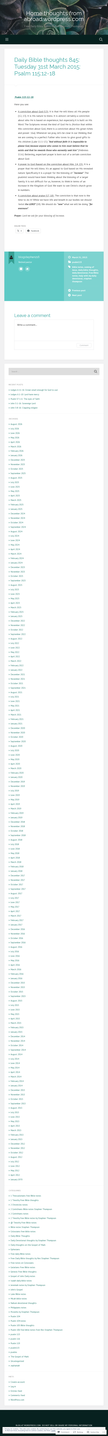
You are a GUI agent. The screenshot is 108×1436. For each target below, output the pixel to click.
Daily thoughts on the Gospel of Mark (28, 1244)
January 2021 (16, 723)
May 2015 (15, 1014)
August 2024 (16, 531)
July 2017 (15, 897)
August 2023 (16, 585)
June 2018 (15, 848)
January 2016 (16, 978)
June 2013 (15, 1116)
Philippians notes (18, 1307)
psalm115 (77, 262)
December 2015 (18, 982)
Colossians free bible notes (23, 1231)
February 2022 (17, 665)
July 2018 (15, 844)
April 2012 (15, 1175)
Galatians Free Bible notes (23, 1267)
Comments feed (18, 1395)
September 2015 (18, 996)
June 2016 (15, 955)
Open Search (100, 39)
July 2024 (15, 535)
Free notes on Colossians (22, 1262)
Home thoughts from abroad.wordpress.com (54, 16)
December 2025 (18, 459)
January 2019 (16, 817)
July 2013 (15, 1112)
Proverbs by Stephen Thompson (25, 1311)
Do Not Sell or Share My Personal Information (67, 1425)
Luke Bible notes (18, 1294)
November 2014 (18, 1040)
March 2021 (16, 714)
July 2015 (15, 1005)
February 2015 (17, 1027)
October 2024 (17, 522)
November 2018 (18, 826)
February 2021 (17, 719)
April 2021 (15, 710)
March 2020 (16, 768)
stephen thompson (82, 280)
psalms (14, 1352)
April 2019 (15, 804)
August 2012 (16, 1157)
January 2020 (16, 777)
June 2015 (15, 1009)
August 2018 (16, 839)
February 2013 (17, 1134)
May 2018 (15, 853)
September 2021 (18, 687)
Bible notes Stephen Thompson (25, 1227)
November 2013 (18, 1094)
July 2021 (15, 696)
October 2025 (17, 468)
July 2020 (15, 750)
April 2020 (15, 763)
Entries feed (16, 1390)
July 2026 (15, 428)
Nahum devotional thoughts (24, 1303)
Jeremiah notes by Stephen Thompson (28, 1285)
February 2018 (17, 866)
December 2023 (18, 567)
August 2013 (16, 1107)
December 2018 (18, 821)
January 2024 (16, 562)
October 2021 (17, 683)
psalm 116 (15, 1338)
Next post (77, 295)
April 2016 (15, 964)
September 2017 (18, 888)
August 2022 (16, 638)
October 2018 (17, 830)
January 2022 (16, 669)
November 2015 (18, 987)
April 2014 (15, 1072)
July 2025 (15, 482)
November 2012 (18, 1148)
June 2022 (15, 647)
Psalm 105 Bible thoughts (22, 1325)
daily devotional (80, 272)
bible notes (77, 267)
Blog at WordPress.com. (28, 1425)
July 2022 (15, 643)
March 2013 (16, 1130)
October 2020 (17, 736)
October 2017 (17, 884)
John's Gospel (17, 1289)
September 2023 (18, 580)
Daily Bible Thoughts (20, 1235)
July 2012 (15, 1161)
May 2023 (15, 598)
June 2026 (15, 433)
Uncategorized (17, 1361)
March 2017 (16, 915)
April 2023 (15, 602)
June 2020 (15, 754)
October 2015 (17, 991)
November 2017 (18, 880)
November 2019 (18, 786)
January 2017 (16, 924)
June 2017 (15, 902)
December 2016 (18, 929)
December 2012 (18, 1143)
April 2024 (15, 549)
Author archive (20, 268)
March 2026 (16, 446)
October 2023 (17, 576)
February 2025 (17, 504)
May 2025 (15, 491)
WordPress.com (17, 1399)
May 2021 (15, 705)
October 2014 (17, 1045)
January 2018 (16, 871)
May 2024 (15, 544)
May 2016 (15, 960)
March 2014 (16, 1076)
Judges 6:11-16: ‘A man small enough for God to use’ (34, 389)
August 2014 (16, 1054)
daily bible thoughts (88, 270)
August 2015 (16, 1000)
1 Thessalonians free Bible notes (26, 1195)
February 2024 (17, 558)
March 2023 (16, 607)
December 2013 (18, 1090)
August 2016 (16, 947)
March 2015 (16, 1022)
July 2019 (15, 790)
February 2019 (17, 813)
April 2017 (15, 911)
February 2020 (17, 772)
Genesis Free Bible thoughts (24, 1271)
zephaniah (15, 1365)
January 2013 (16, 1139)
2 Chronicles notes (19, 1204)
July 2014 (15, 1058)
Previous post (79, 290)
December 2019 (18, 781)
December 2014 (18, 1036)
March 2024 (16, 553)
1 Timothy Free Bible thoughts (25, 1200)
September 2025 (18, 473)
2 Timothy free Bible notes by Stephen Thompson (33, 1218)
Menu (7, 39)
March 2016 (16, 969)
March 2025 (16, 500)
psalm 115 (15, 1334)
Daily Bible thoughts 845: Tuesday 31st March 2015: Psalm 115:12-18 (47, 66)
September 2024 (18, 527)
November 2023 (18, 571)
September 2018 (18, 835)
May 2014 (15, 1067)
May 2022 (15, 652)
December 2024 (18, 513)
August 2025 (16, 477)
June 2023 (15, 594)
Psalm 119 (15, 1343)
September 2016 (18, 942)
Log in (13, 1386)
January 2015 (16, 1031)
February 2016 (17, 973)
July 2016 (15, 951)
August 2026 (16, 424)
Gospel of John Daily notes (23, 1276)
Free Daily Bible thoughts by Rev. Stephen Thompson (35, 1258)
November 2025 (18, 464)
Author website (27, 268)
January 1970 (16, 1179)
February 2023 (17, 611)
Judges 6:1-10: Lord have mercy (25, 394)
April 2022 (15, 656)
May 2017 (15, 906)
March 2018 (16, 862)
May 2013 (15, 1121)
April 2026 (15, 442)
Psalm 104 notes (18, 1320)
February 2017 (17, 920)
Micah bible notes (19, 1298)
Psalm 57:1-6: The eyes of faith (25, 398)
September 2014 (18, 1049)
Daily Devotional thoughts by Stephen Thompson (33, 1240)
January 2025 (16, 509)
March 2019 (16, 808)
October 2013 (17, 1099)
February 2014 (17, 1081)
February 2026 (17, 450)
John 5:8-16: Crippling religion (24, 407)
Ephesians (15, 1249)
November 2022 (18, 625)
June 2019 (15, 795)
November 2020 (18, 732)
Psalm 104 (15, 1316)
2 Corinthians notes (19, 1213)
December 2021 (18, 674)
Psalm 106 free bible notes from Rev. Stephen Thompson (37, 1329)
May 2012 (15, 1170)
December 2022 (18, 620)
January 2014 (16, 1085)
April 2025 (15, 495)
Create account (18, 1382)
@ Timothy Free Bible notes (24, 1222)
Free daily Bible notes (21, 1253)
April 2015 (15, 1018)
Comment (84, 345)
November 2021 (18, 678)
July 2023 (15, 589)
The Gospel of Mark (20, 1356)
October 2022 (17, 629)
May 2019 (15, 799)
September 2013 (18, 1103)
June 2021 (15, 701)
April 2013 (15, 1125)
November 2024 (18, 518)
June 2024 (15, 540)
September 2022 (18, 634)
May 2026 (15, 437)
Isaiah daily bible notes (21, 1280)
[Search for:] (54, 371)
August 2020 (16, 745)
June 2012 (15, 1166)
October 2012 (17, 1152)
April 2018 (15, 857)
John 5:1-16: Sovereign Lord (23, 403)
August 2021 (16, 692)
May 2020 (15, 759)
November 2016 (18, 933)
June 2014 (15, 1063)
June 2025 (15, 486)
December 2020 (18, 728)
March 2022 (16, 660)
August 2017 (16, 893)
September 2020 (18, 741)
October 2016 (17, 938)
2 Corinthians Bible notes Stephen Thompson (31, 1209)
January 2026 (16, 455)
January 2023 (16, 616)
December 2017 (18, 875)
